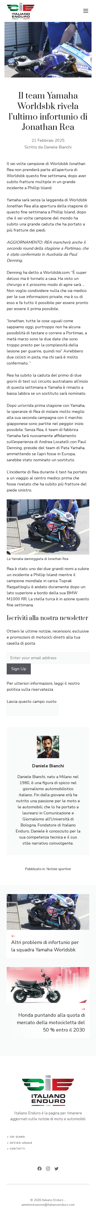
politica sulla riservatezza (30, 689)
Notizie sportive (58, 869)
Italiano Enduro (52, 1200)
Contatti (17, 1148)
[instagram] (48, 1169)
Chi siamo (17, 1137)
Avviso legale (21, 1143)
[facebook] (40, 1169)
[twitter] (56, 1169)
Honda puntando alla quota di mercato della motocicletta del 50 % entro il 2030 (51, 1022)
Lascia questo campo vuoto (31, 701)
